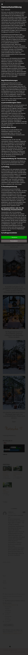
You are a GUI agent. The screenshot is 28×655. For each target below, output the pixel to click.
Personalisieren (14, 241)
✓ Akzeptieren (14, 237)
